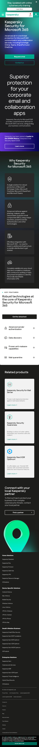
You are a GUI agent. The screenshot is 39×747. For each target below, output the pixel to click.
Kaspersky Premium (7, 567)
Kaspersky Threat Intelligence (10, 676)
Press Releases (5, 721)
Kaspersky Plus (6, 563)
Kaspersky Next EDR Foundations (11, 636)
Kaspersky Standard (8, 559)
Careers (3, 728)
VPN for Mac (5, 622)
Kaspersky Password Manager (10, 578)
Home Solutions (7, 555)
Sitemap (4, 725)
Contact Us (4, 702)
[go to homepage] (13, 14)
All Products (5, 651)
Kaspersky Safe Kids (8, 570)
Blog (3, 713)
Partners (4, 709)
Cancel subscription (17, 696)
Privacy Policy (5, 692)
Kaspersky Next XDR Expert (10, 672)
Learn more (11, 405)
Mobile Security (6, 599)
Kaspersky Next (6, 661)
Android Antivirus (7, 592)
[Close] (36, 2)
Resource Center (5, 717)
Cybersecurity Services (9, 665)
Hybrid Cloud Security (8, 680)
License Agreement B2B (7, 696)
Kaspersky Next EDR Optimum (10, 640)
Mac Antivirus (6, 596)
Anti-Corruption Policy (14, 692)
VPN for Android (6, 615)
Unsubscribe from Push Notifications (9, 732)
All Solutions (5, 582)
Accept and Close (19, 743)
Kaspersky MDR (6, 669)
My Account (36, 15)
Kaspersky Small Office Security (11, 632)
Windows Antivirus (7, 603)
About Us (4, 706)
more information (19, 741)
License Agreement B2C (25, 692)
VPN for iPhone (6, 618)
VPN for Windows (7, 611)
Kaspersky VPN (6, 574)
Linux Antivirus (6, 607)
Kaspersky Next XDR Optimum (10, 643)
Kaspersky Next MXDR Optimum (11, 647)
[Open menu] (3, 14)
